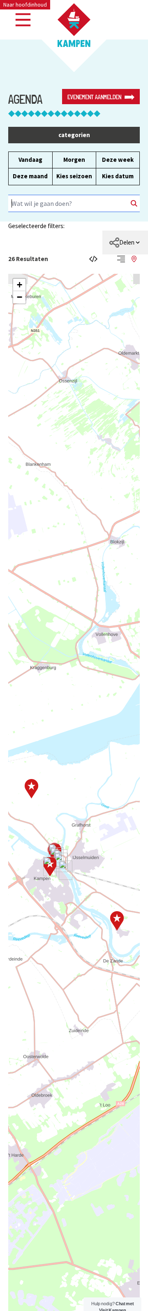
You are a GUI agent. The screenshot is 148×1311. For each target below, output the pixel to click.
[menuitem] (125, 242)
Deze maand (30, 176)
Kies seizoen (74, 176)
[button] (19, 285)
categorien (74, 135)
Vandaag (30, 159)
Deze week (118, 159)
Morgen (74, 159)
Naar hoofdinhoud (25, 4)
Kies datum (118, 176)
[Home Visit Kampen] (74, 25)
